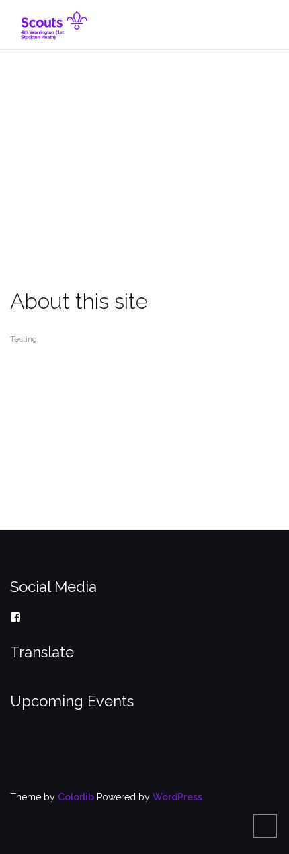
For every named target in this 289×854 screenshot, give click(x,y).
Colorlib (76, 797)
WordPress (177, 797)
